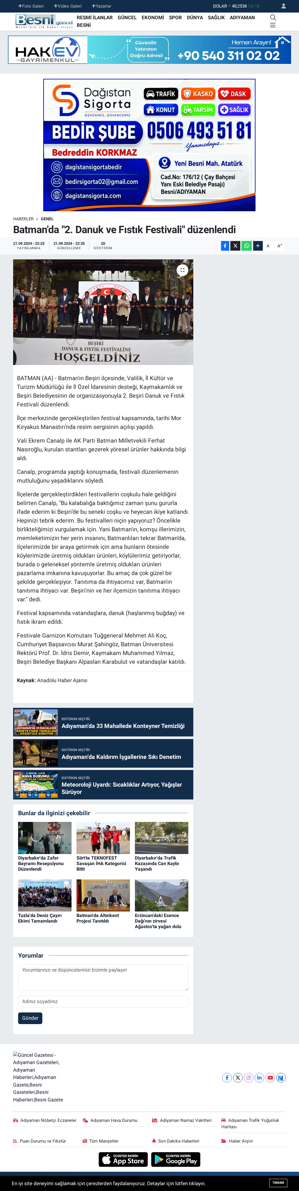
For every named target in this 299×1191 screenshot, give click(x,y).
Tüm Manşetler (104, 1141)
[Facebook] (227, 1077)
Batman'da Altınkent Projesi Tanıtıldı (98, 918)
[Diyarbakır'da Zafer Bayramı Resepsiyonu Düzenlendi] (45, 837)
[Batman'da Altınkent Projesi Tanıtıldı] (103, 895)
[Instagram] (248, 1077)
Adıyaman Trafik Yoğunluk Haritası (250, 1123)
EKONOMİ (153, 17)
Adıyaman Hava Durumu (114, 1120)
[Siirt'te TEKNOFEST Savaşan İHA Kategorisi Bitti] (103, 837)
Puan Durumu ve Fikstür (43, 1141)
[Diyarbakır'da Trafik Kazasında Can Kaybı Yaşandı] (161, 837)
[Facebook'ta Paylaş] (225, 246)
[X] (238, 1077)
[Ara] (273, 18)
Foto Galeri (33, 6)
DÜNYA (195, 17)
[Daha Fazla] (258, 246)
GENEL (47, 218)
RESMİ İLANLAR (95, 17)
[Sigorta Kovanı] (149, 145)
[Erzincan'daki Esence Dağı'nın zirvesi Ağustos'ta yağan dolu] (161, 895)
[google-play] (176, 1159)
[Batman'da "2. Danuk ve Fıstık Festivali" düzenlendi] (103, 312)
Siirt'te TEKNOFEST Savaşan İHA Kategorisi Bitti (101, 863)
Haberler (23, 218)
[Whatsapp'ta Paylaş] (246, 246)
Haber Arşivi (241, 1141)
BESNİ (84, 25)
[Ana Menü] (273, 25)
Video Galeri (70, 6)
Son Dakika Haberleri (178, 1141)
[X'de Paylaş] (235, 246)
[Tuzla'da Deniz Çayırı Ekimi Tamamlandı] (45, 895)
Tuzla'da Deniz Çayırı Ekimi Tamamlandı (40, 918)
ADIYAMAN (242, 17)
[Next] (281, 1077)
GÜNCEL (127, 17)
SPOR (175, 17)
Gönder (30, 1018)
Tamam (278, 1183)
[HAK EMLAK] (149, 50)
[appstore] (124, 1159)
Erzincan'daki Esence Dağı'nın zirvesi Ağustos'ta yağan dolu (158, 921)
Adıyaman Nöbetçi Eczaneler (48, 1120)
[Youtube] (270, 1077)
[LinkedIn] (259, 1077)
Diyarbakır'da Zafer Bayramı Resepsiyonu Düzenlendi (41, 863)
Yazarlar (103, 6)
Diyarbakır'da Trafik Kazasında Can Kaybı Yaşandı (157, 863)
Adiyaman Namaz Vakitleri (186, 1120)
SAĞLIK (216, 17)
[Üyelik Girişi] (281, 6)
